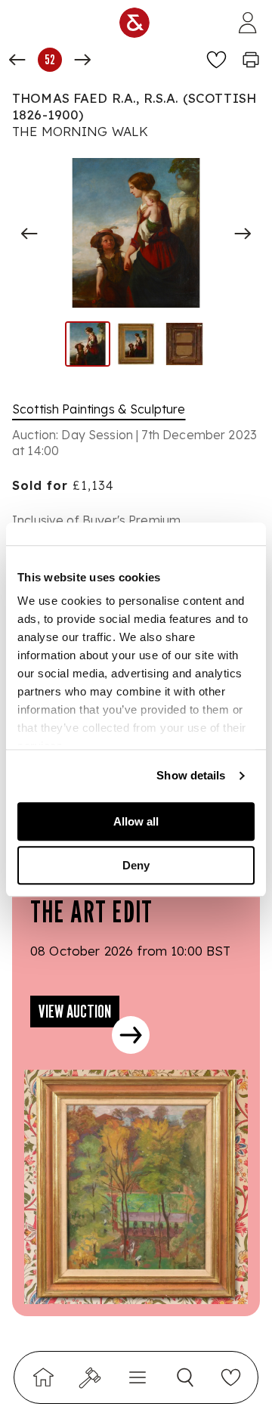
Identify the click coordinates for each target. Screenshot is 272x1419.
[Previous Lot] (17, 60)
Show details (190, 775)
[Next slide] (242, 233)
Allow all (136, 821)
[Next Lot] (82, 60)
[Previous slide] (29, 233)
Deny (136, 865)
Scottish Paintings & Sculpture (99, 409)
